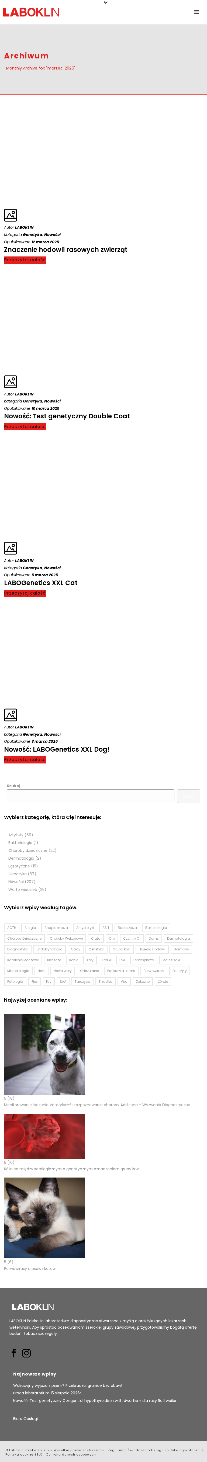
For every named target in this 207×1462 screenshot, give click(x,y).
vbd (124, 981)
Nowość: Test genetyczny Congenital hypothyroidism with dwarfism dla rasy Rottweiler (95, 1400)
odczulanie (89, 970)
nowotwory (63, 970)
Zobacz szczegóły (40, 1333)
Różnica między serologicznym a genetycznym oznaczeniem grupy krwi (71, 1169)
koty (90, 960)
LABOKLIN (24, 227)
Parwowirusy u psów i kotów (30, 1268)
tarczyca (82, 981)
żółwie (163, 981)
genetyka (96, 949)
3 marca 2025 (45, 741)
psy (48, 981)
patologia (15, 981)
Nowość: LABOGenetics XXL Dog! (56, 749)
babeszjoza (127, 927)
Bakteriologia (20, 842)
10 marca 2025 (45, 408)
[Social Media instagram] (26, 1353)
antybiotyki (85, 927)
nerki (41, 970)
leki (122, 960)
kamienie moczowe (23, 960)
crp (112, 938)
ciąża (96, 938)
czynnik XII (131, 938)
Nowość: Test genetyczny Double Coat (67, 416)
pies (35, 981)
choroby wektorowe (66, 938)
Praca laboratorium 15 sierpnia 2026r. (47, 1393)
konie (73, 960)
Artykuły (15, 835)
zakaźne (143, 981)
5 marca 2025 (45, 575)
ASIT (105, 927)
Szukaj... (15, 786)
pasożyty (179, 970)
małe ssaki (171, 960)
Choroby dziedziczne (27, 850)
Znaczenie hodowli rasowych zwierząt (65, 249)
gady (75, 949)
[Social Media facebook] (13, 1353)
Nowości (52, 234)
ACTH (11, 927)
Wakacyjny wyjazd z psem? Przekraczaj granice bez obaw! (67, 1385)
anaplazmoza (56, 927)
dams (154, 938)
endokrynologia (50, 949)
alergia (30, 927)
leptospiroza (143, 960)
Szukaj (188, 796)
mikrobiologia (18, 970)
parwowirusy (154, 970)
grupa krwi (121, 949)
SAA (63, 981)
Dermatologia (21, 858)
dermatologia (178, 938)
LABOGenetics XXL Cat (41, 582)
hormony (181, 949)
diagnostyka (17, 949)
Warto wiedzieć (22, 889)
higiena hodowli (152, 949)
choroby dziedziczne (24, 938)
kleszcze (54, 960)
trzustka (105, 981)
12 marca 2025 (45, 242)
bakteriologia (156, 927)
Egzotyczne (19, 866)
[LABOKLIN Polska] (31, 12)
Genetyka (32, 234)
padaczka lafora (121, 970)
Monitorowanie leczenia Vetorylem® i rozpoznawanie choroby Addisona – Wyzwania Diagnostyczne (97, 1104)
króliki (106, 960)
